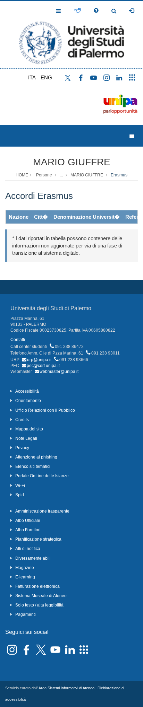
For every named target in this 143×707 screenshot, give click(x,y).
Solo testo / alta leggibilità (39, 605)
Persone (44, 175)
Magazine (24, 567)
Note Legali (26, 438)
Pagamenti (25, 614)
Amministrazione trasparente (42, 511)
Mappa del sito (29, 429)
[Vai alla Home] (71, 34)
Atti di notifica (27, 548)
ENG (46, 77)
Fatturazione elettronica (37, 586)
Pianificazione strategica (38, 539)
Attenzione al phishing (36, 457)
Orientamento (28, 400)
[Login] (131, 11)
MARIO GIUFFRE (71, 162)
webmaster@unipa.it (59, 371)
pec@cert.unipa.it (43, 365)
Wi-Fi (20, 485)
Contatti (17, 339)
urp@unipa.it (39, 359)
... (61, 175)
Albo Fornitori (28, 529)
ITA (32, 77)
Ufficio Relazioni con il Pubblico (45, 410)
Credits (22, 419)
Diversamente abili (33, 558)
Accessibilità (27, 391)
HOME (22, 175)
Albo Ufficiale (27, 520)
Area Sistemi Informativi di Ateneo (66, 688)
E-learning (25, 577)
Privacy (22, 447)
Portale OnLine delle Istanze (42, 475)
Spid (19, 494)
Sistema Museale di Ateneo (41, 595)
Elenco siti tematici (32, 466)
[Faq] (96, 11)
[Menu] (131, 136)
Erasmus (119, 175)
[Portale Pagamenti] (77, 11)
